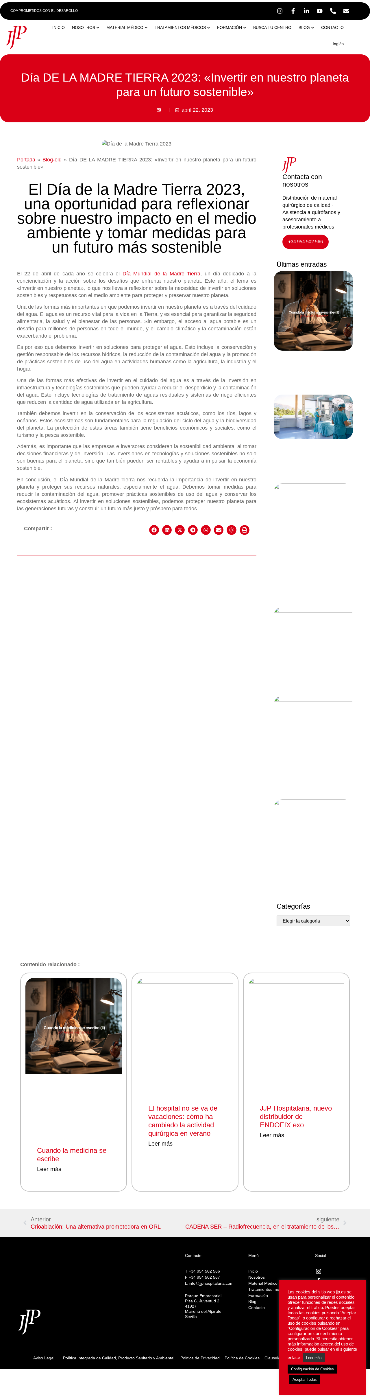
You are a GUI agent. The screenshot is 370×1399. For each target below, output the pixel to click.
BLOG (304, 27)
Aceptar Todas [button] (305, 1379)
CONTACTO (332, 27)
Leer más (49, 1169)
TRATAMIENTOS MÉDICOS (180, 27)
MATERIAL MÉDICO (124, 27)
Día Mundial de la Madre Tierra (161, 274)
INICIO (58, 27)
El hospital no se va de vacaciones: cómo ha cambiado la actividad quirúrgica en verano (182, 1120)
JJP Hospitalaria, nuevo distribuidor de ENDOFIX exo (296, 1116)
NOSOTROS (83, 27)
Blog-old (52, 160)
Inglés (338, 43)
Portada (26, 160)
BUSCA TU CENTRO (272, 27)
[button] (154, 530)
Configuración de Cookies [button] (312, 1369)
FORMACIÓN (229, 27)
